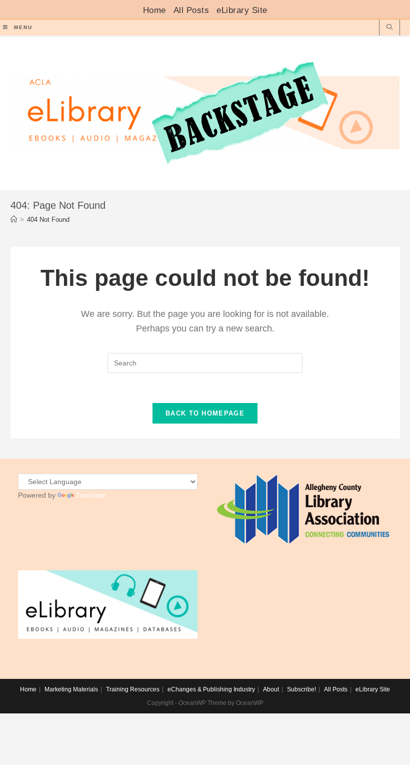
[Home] (13, 219)
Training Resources (133, 689)
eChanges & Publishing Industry (211, 689)
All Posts (192, 10)
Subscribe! (301, 689)
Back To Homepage (205, 413)
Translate (91, 495)
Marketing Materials (71, 689)
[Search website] (389, 28)
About (271, 689)
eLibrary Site (242, 10)
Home (154, 10)
